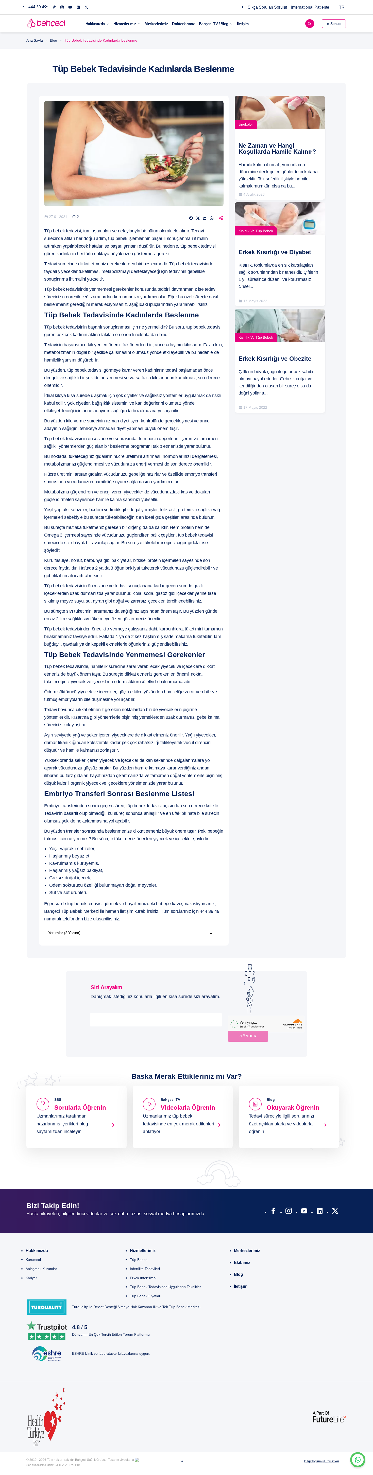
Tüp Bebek (138, 1260)
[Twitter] (86, 7)
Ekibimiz (242, 1262)
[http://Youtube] (304, 1211)
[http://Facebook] (273, 1211)
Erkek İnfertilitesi (143, 1278)
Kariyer (31, 1278)
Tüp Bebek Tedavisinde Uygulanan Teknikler (165, 1287)
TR (342, 7)
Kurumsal (33, 1260)
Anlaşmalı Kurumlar (41, 1269)
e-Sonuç (334, 24)
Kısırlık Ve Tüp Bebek (256, 231)
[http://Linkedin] (320, 1211)
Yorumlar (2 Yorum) (64, 933)
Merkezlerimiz (156, 24)
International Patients (310, 7)
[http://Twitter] (335, 1211)
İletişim (243, 24)
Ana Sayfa (34, 40)
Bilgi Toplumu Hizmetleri (321, 1461)
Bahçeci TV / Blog (213, 24)
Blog (53, 40)
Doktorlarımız (183, 24)
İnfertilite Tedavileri (145, 1269)
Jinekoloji (246, 124)
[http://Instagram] (289, 1211)
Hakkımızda (95, 24)
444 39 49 (37, 7)
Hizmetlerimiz (124, 24)
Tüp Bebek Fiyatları (145, 1296)
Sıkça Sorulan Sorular (267, 7)
